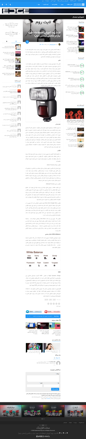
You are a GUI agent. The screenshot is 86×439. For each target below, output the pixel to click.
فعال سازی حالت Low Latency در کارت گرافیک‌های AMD (44, 332)
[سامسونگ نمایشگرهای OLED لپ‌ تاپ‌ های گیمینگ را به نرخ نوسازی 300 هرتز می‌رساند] (81, 42)
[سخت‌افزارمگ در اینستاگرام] (43, 436)
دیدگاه (56, 358)
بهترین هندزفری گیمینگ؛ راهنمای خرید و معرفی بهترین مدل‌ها (8, 74)
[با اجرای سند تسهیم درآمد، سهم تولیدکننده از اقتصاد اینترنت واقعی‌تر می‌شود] (18, 60)
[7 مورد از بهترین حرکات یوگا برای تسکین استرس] (80, 140)
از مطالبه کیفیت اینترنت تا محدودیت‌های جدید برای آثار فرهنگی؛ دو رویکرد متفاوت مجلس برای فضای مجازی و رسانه (72, 50)
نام (58, 383)
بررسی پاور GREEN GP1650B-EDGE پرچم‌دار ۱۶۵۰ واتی (72, 36)
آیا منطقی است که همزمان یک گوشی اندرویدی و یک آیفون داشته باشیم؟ (56, 333)
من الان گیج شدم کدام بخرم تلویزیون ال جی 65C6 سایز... (10, 103)
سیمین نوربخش (52, 44)
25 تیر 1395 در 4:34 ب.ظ (43, 361)
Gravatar (48, 398)
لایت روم (46, 299)
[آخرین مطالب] (16, 41)
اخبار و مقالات (69, 4)
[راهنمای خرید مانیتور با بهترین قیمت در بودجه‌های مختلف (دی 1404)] (53, 411)
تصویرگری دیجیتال (78, 17)
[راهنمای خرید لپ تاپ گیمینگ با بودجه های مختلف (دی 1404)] (10, 411)
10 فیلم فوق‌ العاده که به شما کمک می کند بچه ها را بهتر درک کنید (34, 352)
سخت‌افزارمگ (81, 423)
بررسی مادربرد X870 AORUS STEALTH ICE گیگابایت (73, 79)
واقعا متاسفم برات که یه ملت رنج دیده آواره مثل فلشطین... (9, 125)
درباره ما (75, 423)
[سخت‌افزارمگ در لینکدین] (37, 436)
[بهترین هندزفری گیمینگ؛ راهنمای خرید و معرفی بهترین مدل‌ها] (18, 74)
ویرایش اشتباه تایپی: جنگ (12, 131)
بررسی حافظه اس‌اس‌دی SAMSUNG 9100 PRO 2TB (72, 72)
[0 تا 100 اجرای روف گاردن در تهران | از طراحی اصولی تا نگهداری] (80, 135)
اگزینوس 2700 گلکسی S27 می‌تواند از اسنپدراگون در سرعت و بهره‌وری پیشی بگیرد (8, 67)
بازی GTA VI (80, 1)
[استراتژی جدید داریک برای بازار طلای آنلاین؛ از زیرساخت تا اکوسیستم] (18, 53)
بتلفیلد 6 (47, 1)
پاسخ (54, 365)
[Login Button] (2, 4)
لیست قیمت (45, 4)
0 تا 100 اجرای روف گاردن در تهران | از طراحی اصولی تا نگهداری (71, 135)
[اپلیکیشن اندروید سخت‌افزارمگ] (47, 436)
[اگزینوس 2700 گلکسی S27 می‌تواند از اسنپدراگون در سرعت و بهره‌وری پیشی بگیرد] (18, 67)
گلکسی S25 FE (73, 1)
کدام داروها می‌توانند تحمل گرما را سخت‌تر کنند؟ (52, 351)
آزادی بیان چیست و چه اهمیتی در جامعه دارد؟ (72, 145)
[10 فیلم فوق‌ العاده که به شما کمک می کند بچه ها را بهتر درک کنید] (34, 348)
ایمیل (41, 383)
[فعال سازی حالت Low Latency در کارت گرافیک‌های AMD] (43, 325)
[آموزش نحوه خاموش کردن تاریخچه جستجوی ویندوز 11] (31, 325)
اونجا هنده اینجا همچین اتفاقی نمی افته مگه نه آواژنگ (10, 92)
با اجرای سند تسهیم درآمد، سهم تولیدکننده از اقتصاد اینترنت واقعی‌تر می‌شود (42, 316)
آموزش (54, 299)
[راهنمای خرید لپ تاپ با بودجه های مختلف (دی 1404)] (32, 411)
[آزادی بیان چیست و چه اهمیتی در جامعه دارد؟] (80, 145)
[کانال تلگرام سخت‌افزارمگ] (45, 436)
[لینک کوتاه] (40, 44)
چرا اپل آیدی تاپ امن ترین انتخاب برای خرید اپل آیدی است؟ (8, 47)
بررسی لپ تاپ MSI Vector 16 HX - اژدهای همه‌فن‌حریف (72, 92)
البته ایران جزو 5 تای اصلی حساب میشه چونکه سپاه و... (10, 136)
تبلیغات (70, 423)
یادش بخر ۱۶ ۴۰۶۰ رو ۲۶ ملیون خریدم (10, 87)
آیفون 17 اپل (53, 1)
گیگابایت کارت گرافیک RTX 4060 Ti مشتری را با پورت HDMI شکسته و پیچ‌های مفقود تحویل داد (72, 29)
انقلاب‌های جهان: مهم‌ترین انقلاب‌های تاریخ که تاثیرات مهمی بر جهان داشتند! (75, 121)
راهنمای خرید (54, 4)
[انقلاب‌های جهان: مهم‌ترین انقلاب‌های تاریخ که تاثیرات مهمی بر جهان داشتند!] (74, 113)
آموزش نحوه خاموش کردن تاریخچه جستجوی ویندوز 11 (32, 332)
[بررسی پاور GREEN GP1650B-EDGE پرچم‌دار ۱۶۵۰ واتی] (81, 36)
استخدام (65, 423)
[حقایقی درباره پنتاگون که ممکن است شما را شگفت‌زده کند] (80, 129)
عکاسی (50, 299)
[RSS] (49, 436)
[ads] (43, 10)
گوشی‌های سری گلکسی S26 (62, 1)
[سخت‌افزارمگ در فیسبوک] (41, 436)
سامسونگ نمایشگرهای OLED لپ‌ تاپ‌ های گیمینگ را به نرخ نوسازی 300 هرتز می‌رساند (72, 43)
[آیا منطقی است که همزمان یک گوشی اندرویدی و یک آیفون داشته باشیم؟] (54, 325)
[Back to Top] (43, 425)
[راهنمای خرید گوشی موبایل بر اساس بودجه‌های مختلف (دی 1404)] (75, 411)
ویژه (39, 4)
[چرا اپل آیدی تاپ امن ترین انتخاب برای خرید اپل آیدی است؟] (18, 47)
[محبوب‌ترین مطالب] (6, 41)
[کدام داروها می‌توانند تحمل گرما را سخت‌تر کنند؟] (51, 348)
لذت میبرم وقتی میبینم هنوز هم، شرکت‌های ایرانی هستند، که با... (11, 108)
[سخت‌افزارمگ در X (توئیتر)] (39, 436)
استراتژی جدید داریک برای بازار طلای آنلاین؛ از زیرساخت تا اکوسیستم (8, 54)
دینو (43, 1)
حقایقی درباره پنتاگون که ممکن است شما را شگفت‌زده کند (71, 129)
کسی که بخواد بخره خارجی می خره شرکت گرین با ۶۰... (10, 120)
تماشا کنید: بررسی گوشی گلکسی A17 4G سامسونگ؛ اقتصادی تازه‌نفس (72, 86)
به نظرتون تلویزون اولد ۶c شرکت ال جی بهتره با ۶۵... (10, 114)
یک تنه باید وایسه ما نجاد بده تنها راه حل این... (10, 97)
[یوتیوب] (52, 311)
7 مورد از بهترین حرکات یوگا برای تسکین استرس (72, 140)
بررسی (62, 4)
